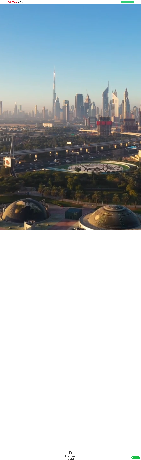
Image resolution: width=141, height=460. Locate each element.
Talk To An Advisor (128, 2)
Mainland (89, 2)
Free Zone (83, 2)
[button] (106, 2)
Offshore (96, 2)
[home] (15, 2)
